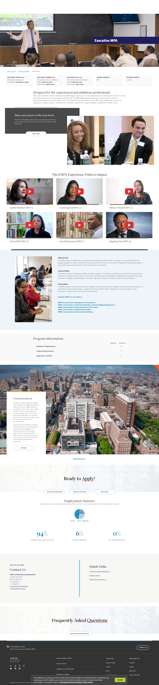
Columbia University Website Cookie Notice (76, 682)
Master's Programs (24, 71)
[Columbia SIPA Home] (21, 647)
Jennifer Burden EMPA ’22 (21, 207)
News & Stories (110, 663)
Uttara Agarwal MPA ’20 (70, 207)
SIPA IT (108, 671)
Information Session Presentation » (99, 571)
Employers (132, 671)
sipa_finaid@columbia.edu (17, 588)
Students (132, 663)
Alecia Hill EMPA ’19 (19, 241)
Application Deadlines (54, 492)
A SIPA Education (11, 71)
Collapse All (122, 343)
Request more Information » (97, 579)
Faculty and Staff (134, 675)
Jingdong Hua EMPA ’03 (120, 241)
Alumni (131, 667)
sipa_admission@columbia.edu (19, 586)
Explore (23, 448)
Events (108, 667)
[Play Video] (110, 140)
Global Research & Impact (64, 658)
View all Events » (79, 459)
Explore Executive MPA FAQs (79, 634)
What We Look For (79, 492)
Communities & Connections (65, 669)
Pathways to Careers (62, 674)
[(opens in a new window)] (30, 191)
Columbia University (30, 682)
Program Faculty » (94, 575)
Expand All (113, 343)
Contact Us (143, 647)
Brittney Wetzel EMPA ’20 (121, 207)
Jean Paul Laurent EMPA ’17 (72, 241)
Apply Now (36, 134)
